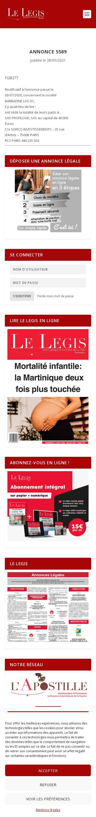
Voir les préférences (48, 798)
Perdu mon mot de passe (55, 296)
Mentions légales (48, 810)
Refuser (48, 784)
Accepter (48, 770)
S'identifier (22, 296)
